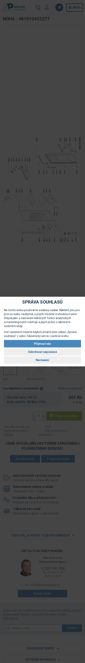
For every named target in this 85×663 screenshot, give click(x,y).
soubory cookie (48, 310)
